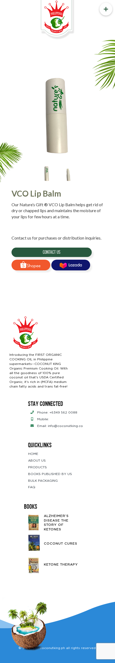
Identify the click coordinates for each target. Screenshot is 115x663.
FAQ (31, 487)
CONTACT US (51, 252)
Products (37, 467)
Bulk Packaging (43, 480)
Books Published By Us (50, 474)
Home (33, 453)
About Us (37, 460)
